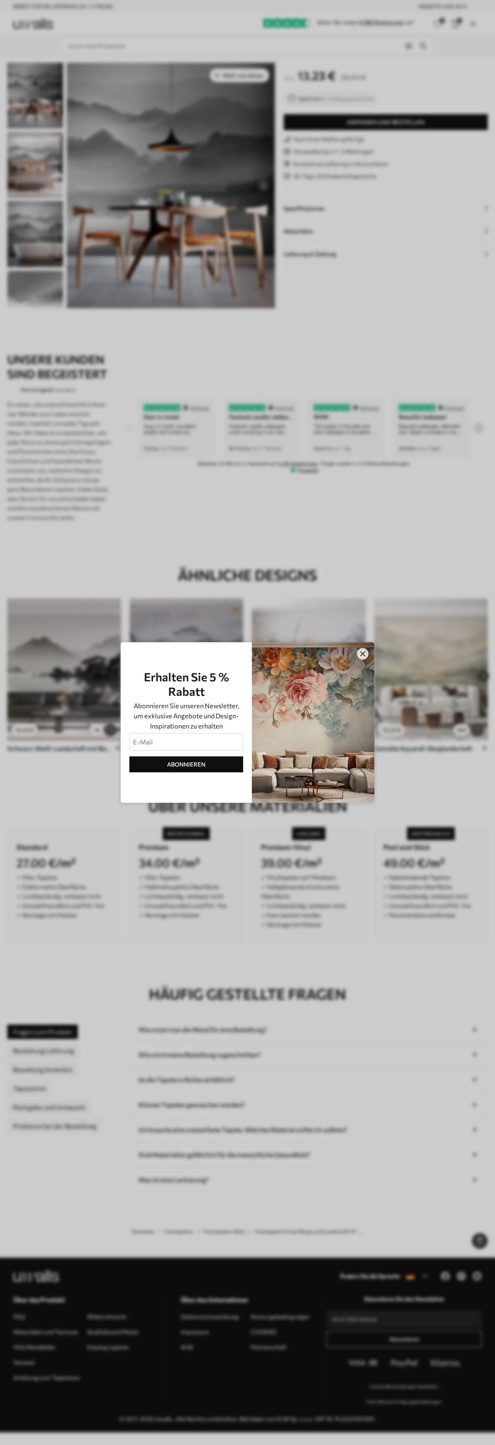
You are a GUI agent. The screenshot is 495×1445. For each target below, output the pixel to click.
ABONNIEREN (186, 764)
